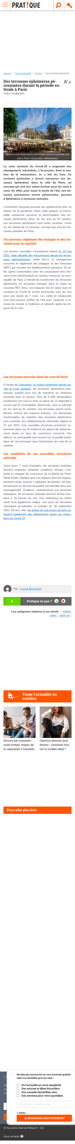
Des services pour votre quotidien (42, 1095)
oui (56, 601)
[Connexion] (70, 5)
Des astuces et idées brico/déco (41, 1088)
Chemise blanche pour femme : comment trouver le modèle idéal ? (55, 745)
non (63, 601)
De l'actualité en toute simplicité (41, 1085)
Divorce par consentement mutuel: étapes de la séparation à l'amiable (18, 745)
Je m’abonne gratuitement (44, 1118)
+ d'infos (21, 1113)
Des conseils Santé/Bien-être (39, 1092)
